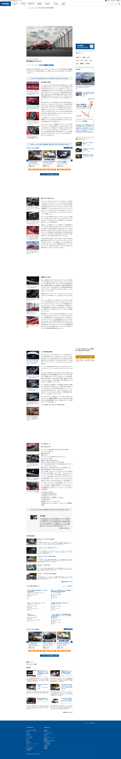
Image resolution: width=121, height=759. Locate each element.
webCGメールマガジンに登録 (85, 357)
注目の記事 (28, 742)
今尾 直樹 (36, 65)
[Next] (71, 160)
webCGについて (47, 731)
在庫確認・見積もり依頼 (35, 169)
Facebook (114, 0)
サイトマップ (46, 736)
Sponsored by (64, 586)
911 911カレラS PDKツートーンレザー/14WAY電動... (63, 162)
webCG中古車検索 (68, 147)
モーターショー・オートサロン (32, 743)
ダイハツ (86, 60)
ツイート (41, 65)
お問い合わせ (46, 745)
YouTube (108, 0)
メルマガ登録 (46, 742)
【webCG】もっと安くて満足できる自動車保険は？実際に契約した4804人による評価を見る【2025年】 (49, 144)
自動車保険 (82, 63)
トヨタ (77, 60)
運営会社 (45, 730)
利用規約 (45, 739)
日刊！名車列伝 (29, 748)
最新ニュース (78, 57)
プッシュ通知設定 (47, 743)
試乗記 (35, 664)
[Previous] (27, 160)
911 (27, 664)
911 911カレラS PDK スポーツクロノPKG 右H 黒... (34, 162)
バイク (27, 745)
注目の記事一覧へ (91, 99)
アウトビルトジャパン (30, 746)
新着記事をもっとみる (67, 712)
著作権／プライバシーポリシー (50, 737)
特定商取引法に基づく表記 (49, 740)
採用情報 (45, 748)
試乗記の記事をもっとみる (66, 581)
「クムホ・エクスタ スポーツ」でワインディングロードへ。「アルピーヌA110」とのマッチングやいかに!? (85, 87)
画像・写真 (28, 734)
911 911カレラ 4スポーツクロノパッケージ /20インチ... (49, 643)
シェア (46, 65)
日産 (77, 63)
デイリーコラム (29, 736)
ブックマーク (51, 65)
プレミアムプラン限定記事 (31, 730)
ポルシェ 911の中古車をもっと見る (50, 174)
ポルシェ (31, 664)
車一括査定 (87, 63)
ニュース (28, 733)
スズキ (82, 60)
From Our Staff (29, 737)
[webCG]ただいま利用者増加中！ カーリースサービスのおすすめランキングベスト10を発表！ (85, 131)
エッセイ (28, 739)
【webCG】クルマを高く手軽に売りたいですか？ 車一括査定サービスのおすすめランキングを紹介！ (49, 78)
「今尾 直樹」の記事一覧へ (64, 528)
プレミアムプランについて (49, 733)
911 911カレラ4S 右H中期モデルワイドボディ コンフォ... (49, 162)
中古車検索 (28, 749)
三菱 (90, 60)
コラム (88, 57)
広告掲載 (45, 746)
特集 (27, 740)
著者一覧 (45, 734)
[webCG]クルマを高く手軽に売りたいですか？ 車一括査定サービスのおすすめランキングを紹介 (85, 128)
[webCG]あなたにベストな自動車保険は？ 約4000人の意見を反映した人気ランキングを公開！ (85, 125)
